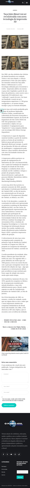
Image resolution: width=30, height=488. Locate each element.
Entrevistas (4, 469)
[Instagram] (15, 454)
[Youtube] (11, 454)
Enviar (20, 477)
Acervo (15, 10)
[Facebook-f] (3, 454)
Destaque (4, 466)
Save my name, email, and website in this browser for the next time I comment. (13, 399)
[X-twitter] (7, 454)
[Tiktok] (19, 454)
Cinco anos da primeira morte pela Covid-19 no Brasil (15, 354)
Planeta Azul (5, 485)
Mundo (3, 472)
